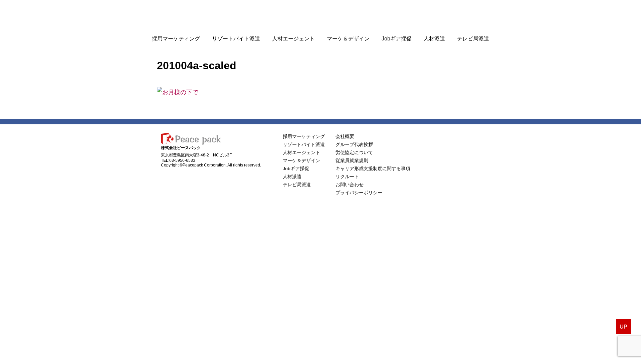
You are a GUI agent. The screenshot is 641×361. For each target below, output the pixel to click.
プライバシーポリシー (359, 192)
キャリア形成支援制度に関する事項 (373, 168)
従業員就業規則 (352, 160)
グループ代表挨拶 (354, 144)
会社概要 (345, 136)
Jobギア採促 (397, 38)
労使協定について (354, 152)
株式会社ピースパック (320, 16)
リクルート (347, 176)
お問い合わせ (350, 184)
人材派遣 (434, 38)
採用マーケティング (176, 38)
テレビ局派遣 (473, 38)
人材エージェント (293, 38)
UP (623, 327)
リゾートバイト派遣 (236, 38)
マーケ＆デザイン (348, 38)
